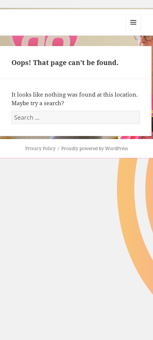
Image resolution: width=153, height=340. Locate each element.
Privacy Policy (40, 148)
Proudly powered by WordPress (94, 148)
